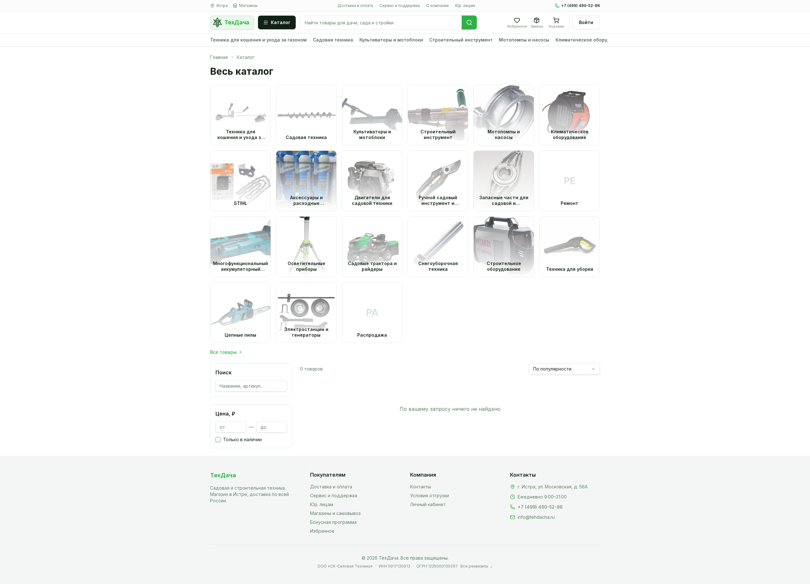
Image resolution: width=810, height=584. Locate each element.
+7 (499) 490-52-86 (580, 5)
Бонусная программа (333, 522)
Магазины (248, 5)
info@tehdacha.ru (536, 517)
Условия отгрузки (429, 495)
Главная (219, 57)
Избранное (322, 531)
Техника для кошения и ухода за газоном (258, 39)
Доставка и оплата (355, 5)
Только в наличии (242, 439)
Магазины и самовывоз (335, 513)
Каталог (280, 22)
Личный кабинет (428, 504)
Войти (586, 22)
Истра (222, 5)
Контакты (420, 486)
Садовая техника (333, 39)
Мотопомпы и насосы (524, 39)
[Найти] (469, 22)
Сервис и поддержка (399, 5)
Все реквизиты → (476, 566)
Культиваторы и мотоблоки (391, 39)
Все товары (223, 352)
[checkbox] (218, 439)
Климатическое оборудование (591, 39)
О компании (437, 5)
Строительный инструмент (461, 39)
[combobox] (564, 369)
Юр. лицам (465, 5)
